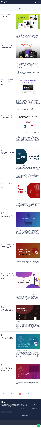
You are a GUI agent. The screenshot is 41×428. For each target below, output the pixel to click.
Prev (4, 393)
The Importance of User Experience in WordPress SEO (7, 119)
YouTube (11, 412)
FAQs (32, 407)
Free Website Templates (25, 405)
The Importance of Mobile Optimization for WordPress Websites (8, 277)
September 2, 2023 (10, 306)
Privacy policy (34, 408)
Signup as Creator (24, 415)
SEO (24, 165)
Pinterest (9, 412)
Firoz (4, 14)
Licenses (33, 405)
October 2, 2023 (9, 150)
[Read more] (36, 37)
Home (3, 6)
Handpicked (19, 95)
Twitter (2, 412)
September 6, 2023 (10, 273)
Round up (18, 30)
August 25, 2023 (11, 365)
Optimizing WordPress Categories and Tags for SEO (7, 187)
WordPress (25, 350)
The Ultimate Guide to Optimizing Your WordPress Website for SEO (7, 369)
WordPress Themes (24, 404)
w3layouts (2, 307)
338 (29, 393)
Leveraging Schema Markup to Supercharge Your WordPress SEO (7, 310)
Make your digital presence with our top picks (6, 83)
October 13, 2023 (10, 14)
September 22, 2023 (10, 183)
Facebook (4, 412)
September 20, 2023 (10, 212)
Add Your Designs (24, 414)
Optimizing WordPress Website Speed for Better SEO (7, 338)
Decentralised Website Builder (25, 408)
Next (37, 393)
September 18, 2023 (10, 244)
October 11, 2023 (10, 43)
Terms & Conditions (37, 422)
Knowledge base (20, 165)
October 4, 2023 (9, 115)
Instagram (7, 412)
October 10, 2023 (10, 79)
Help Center (34, 404)
